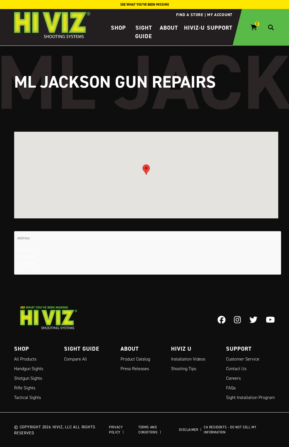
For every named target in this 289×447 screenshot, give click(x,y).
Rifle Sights (24, 387)
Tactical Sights (27, 397)
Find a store (189, 14)
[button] (146, 169)
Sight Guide (81, 348)
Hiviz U (181, 348)
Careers (233, 378)
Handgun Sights (28, 368)
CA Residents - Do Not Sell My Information (230, 429)
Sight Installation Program (250, 397)
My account (220, 14)
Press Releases (135, 368)
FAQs (231, 387)
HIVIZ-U (194, 27)
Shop (118, 27)
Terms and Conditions (148, 429)
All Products (25, 359)
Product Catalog (135, 359)
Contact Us (236, 368)
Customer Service (242, 359)
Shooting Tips (183, 368)
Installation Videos (188, 359)
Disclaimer (188, 430)
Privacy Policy (116, 429)
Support (220, 27)
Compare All (75, 359)
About (169, 27)
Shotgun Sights (28, 378)
